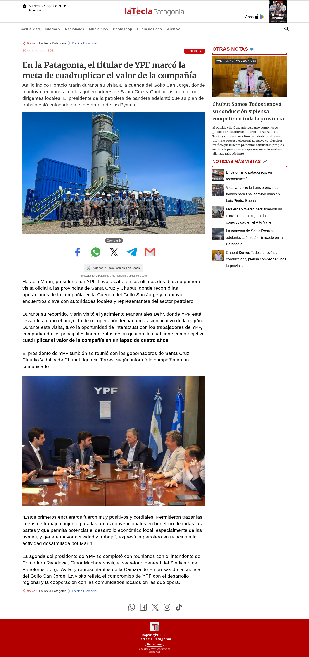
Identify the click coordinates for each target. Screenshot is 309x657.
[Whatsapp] (131, 607)
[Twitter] (155, 607)
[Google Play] (262, 16)
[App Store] (256, 16)
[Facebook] (143, 607)
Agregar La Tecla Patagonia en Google (117, 268)
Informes (52, 29)
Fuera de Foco (149, 29)
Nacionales (74, 29)
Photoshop (122, 29)
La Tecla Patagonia (53, 43)
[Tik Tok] (179, 607)
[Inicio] (24, 6)
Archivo (174, 29)
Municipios (98, 29)
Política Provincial (84, 43)
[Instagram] (167, 607)
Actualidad (30, 29)
